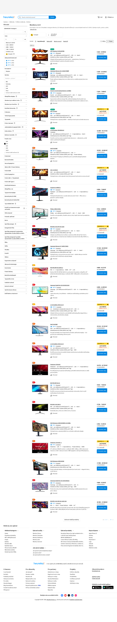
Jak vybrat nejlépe (38, 548)
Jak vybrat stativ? (37, 553)
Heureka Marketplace (53, 579)
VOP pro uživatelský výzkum (32, 588)
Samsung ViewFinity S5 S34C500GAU (59, 481)
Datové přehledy (52, 583)
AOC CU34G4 (53, 111)
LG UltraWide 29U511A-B (57, 305)
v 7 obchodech (100, 54)
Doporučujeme (93, 531)
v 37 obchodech (101, 289)
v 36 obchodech (101, 73)
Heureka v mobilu (30, 574)
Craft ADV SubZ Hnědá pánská (68, 535)
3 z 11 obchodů (100, 447)
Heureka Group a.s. (51, 600)
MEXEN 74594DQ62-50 (66, 537)
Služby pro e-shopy (52, 576)
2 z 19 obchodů (100, 311)
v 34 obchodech (101, 484)
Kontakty (6, 574)
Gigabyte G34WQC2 (55, 188)
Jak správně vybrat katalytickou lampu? (42, 551)
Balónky (7, 541)
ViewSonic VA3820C (55, 364)
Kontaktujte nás (96, 571)
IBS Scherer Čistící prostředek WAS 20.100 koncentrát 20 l (72, 541)
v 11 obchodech (101, 367)
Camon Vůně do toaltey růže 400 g (69, 539)
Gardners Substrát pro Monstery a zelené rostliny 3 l (72, 544)
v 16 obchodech (101, 191)
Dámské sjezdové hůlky (10, 552)
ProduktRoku (73, 576)
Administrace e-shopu (53, 572)
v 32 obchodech (101, 250)
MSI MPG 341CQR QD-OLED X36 (58, 501)
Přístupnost (6, 590)
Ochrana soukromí (30, 583)
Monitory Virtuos (37, 533)
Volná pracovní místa (9, 579)
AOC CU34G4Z (54, 170)
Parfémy (91, 535)
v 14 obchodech (101, 426)
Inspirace (72, 581)
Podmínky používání (8, 576)
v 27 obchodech (101, 406)
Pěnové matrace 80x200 (10, 548)
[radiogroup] (15, 63)
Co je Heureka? (7, 572)
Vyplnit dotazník (96, 578)
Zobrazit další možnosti (11, 92)
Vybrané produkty (66, 531)
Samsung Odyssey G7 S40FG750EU (59, 246)
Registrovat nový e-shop (54, 574)
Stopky (6, 539)
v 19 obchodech (101, 132)
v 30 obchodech (101, 386)
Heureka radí (29, 576)
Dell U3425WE (54, 324)
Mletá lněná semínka (10, 550)
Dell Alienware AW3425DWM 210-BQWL (60, 423)
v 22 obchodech (101, 93)
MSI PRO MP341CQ (55, 383)
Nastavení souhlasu (30, 581)
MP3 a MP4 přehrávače (10, 537)
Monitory (28, 22)
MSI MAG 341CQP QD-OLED (57, 227)
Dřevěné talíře (8, 544)
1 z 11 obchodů (100, 115)
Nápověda (50, 590)
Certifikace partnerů (75, 579)
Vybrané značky (37, 531)
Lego (90, 541)
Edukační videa (51, 588)
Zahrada (91, 544)
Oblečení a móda (93, 548)
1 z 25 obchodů (100, 232)
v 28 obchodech (101, 211)
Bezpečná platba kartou (31, 585)
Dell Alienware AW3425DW (57, 461)
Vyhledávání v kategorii (10, 28)
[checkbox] (5, 43)
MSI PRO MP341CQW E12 (56, 268)
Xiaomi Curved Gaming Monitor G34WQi (60, 91)
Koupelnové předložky (10, 535)
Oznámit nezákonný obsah (10, 588)
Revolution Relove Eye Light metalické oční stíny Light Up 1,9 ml (72, 533)
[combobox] (33, 17)
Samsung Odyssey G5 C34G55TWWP (59, 71)
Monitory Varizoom (37, 541)
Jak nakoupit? (29, 572)
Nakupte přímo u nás (31, 579)
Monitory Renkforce (38, 537)
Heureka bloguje (8, 583)
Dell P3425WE (53, 148)
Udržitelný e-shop (74, 583)
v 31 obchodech (101, 328)
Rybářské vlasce (9, 546)
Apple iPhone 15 (93, 533)
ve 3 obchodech (101, 269)
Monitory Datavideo (38, 535)
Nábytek (91, 546)
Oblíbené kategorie (11, 531)
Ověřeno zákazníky (74, 572)
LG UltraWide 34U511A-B (57, 344)
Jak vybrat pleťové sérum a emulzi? (41, 555)
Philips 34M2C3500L (55, 209)
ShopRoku (72, 574)
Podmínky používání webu (75, 600)
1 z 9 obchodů (100, 174)
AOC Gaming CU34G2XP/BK (57, 51)
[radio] (5, 60)
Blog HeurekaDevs (8, 585)
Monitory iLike (36, 539)
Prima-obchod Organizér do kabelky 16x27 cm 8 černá (72, 546)
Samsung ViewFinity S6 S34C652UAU (59, 285)
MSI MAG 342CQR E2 (55, 404)
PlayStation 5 (92, 539)
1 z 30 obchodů (100, 350)
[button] (13, 31)
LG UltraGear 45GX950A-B (57, 130)
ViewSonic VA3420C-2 (56, 443)
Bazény (91, 537)
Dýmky (6, 533)
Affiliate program (52, 585)
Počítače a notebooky (20, 22)
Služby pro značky (52, 581)
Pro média (6, 581)
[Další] (112, 520)
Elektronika (11, 22)
